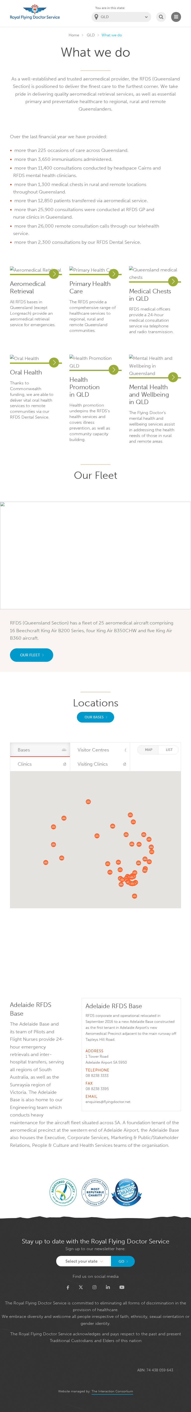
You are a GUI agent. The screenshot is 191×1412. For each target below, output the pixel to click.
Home (74, 35)
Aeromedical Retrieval (27, 287)
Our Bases (94, 717)
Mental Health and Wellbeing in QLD (149, 394)
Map (148, 750)
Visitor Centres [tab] (93, 750)
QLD (91, 35)
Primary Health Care (90, 287)
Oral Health (26, 372)
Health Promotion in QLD (84, 387)
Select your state (81, 1261)
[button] (109, 872)
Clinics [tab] (25, 764)
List (169, 750)
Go (121, 1261)
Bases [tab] (24, 750)
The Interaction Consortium (112, 1391)
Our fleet (30, 655)
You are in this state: (110, 8)
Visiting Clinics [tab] (93, 764)
